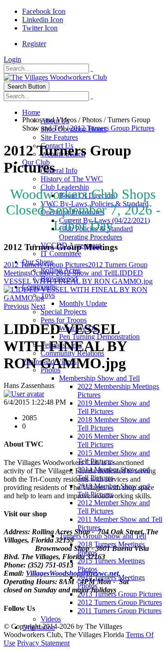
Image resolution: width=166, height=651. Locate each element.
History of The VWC (72, 179)
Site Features (59, 137)
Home (31, 112)
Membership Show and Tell (99, 378)
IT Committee (61, 253)
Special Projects (64, 312)
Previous (16, 306)
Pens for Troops (64, 320)
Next (38, 306)
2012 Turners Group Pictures (119, 602)
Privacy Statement (43, 643)
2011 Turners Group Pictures (119, 611)
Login (12, 59)
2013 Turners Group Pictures (119, 594)
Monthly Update (83, 303)
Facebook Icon (43, 11)
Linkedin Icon (42, 20)
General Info (59, 170)
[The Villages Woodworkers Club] (55, 77)
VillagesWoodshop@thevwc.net (72, 573)
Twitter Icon (40, 28)
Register (34, 44)
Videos (51, 619)
